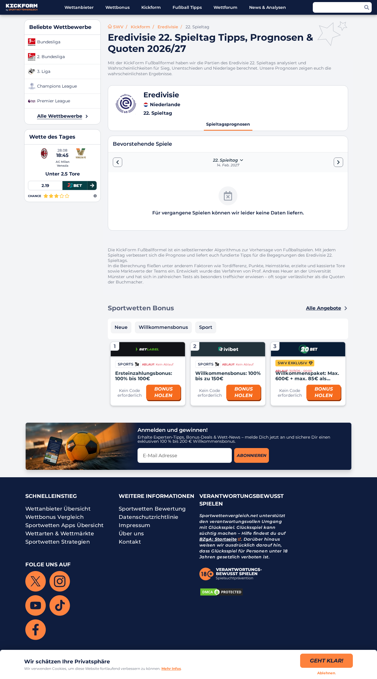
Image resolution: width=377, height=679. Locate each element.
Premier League (53, 101)
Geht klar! (326, 660)
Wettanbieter (79, 7)
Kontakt (130, 542)
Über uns (131, 533)
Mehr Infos (171, 668)
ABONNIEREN (251, 455)
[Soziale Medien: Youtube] (35, 605)
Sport (205, 327)
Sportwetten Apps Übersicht (64, 525)
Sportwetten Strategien (57, 542)
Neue (121, 327)
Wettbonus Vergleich (54, 517)
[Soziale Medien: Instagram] (59, 581)
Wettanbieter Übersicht (57, 509)
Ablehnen (326, 673)
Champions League (57, 86)
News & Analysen (267, 7)
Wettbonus (117, 7)
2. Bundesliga (51, 56)
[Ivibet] (228, 349)
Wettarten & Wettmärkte (59, 533)
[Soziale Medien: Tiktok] (59, 605)
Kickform (151, 7)
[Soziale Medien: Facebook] (35, 629)
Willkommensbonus (163, 327)
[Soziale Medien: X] (35, 581)
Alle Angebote (323, 308)
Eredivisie (168, 26)
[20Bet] (308, 349)
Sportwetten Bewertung (152, 509)
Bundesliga (48, 42)
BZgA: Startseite (218, 539)
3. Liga (43, 71)
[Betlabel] (147, 349)
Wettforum (225, 7)
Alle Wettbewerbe (59, 116)
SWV (118, 26)
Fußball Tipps (187, 7)
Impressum (135, 525)
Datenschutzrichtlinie (148, 517)
